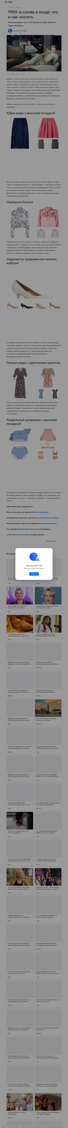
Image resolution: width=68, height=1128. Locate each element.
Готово (34, 574)
